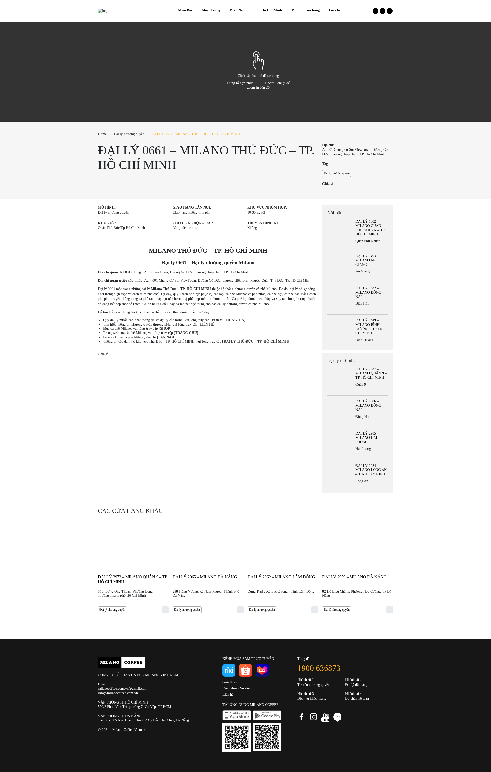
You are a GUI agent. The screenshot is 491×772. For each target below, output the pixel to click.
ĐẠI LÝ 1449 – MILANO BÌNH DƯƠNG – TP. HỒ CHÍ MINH (369, 326)
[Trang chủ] (168, 10)
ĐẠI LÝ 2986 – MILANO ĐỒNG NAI (368, 405)
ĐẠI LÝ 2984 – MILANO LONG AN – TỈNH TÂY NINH (371, 470)
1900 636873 (318, 668)
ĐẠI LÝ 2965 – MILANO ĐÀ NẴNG (205, 577)
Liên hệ (227, 694)
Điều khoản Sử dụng (237, 688)
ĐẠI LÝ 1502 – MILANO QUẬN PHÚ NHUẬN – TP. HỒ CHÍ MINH (370, 228)
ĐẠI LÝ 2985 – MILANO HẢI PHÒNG (367, 438)
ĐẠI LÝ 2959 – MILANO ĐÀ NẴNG (354, 577)
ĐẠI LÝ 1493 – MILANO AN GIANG (367, 260)
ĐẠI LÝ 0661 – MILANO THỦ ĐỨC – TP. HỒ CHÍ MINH (196, 134)
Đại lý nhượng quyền (129, 134)
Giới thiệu (229, 682)
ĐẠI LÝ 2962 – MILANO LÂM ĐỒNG (281, 577)
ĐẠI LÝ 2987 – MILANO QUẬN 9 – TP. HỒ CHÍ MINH (371, 373)
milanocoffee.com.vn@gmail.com (122, 688)
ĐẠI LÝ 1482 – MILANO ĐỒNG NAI (368, 292)
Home (102, 134)
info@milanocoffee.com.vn (118, 693)
